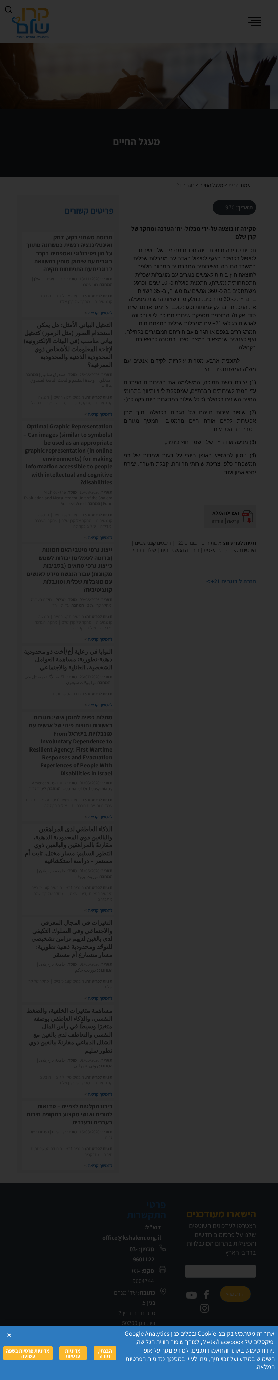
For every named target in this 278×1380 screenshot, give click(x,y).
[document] (139, 690)
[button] (9, 1335)
